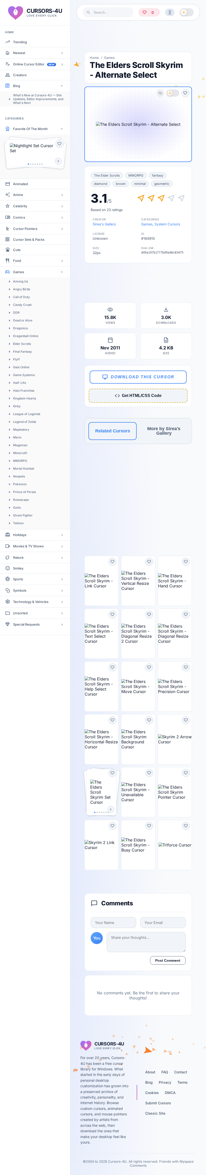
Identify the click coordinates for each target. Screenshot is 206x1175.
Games (18, 272)
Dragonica (20, 328)
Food (17, 261)
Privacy (165, 1082)
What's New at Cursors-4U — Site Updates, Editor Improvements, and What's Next (38, 99)
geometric (161, 184)
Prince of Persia (24, 492)
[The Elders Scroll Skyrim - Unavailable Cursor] (138, 792)
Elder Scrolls (22, 344)
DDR (16, 312)
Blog (16, 86)
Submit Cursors (158, 1103)
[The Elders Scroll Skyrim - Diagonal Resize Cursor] (175, 634)
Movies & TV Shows (28, 546)
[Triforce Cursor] (175, 845)
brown (121, 184)
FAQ (164, 1072)
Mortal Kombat (23, 468)
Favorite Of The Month (30, 129)
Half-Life (19, 383)
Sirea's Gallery (104, 224)
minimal (140, 184)
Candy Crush (22, 305)
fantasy (157, 175)
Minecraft (20, 453)
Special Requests (26, 624)
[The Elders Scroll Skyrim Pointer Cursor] (175, 792)
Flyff (16, 359)
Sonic (17, 507)
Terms (182, 1082)
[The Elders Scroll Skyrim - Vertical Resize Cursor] (138, 581)
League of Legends (26, 414)
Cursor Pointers (25, 229)
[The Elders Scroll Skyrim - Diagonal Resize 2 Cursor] (138, 634)
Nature (18, 557)
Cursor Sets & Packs (28, 239)
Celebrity (20, 206)
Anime (18, 195)
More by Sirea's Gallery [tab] (163, 431)
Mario (17, 437)
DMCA (170, 1092)
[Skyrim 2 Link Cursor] (101, 845)
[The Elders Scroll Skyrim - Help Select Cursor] (101, 686)
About (150, 1072)
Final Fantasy (22, 351)
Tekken (18, 523)
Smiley (18, 568)
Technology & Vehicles (30, 602)
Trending (20, 42)
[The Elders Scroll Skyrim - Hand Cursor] (175, 581)
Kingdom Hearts (24, 398)
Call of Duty (21, 297)
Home (94, 58)
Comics (19, 217)
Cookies (152, 1092)
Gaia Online (21, 367)
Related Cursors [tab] (112, 430)
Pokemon (20, 484)
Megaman (20, 445)
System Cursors (167, 224)
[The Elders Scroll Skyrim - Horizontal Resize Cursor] (101, 739)
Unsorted (20, 613)
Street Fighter (23, 515)
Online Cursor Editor (33, 64)
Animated (20, 184)
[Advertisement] (138, 36)
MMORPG (20, 461)
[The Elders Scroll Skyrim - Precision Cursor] (175, 686)
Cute (17, 250)
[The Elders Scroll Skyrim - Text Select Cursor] (101, 634)
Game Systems (24, 375)
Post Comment (167, 960)
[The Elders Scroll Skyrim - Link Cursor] (101, 581)
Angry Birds (21, 289)
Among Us (20, 281)
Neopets (19, 476)
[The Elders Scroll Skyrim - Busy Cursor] (138, 845)
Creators (20, 75)
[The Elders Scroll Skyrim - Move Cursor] (138, 686)
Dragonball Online (25, 336)
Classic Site (155, 1113)
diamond (100, 184)
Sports (18, 579)
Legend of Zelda (24, 422)
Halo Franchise (23, 390)
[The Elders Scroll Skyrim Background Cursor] (138, 739)
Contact (180, 1072)
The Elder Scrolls (107, 175)
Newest (19, 53)
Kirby (17, 406)
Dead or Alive (22, 320)
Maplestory (21, 429)
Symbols (19, 590)
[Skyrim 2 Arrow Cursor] (175, 739)
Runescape (21, 500)
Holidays (19, 535)
